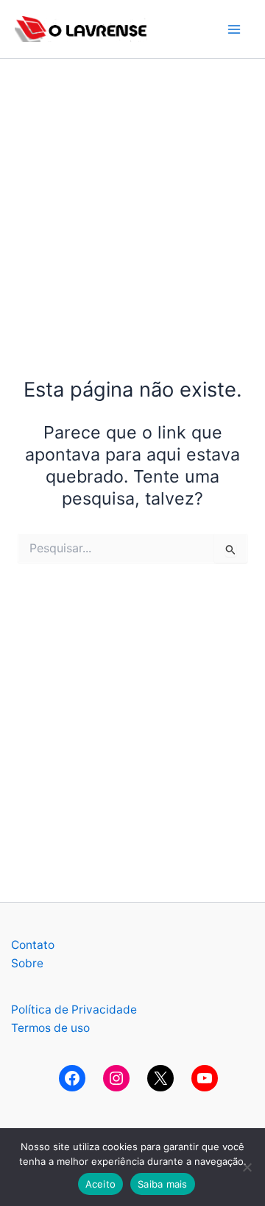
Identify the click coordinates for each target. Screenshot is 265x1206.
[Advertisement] (132, 191)
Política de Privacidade (74, 1010)
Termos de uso (50, 1028)
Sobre (27, 963)
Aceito (100, 1184)
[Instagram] (116, 1078)
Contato (32, 945)
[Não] (246, 1167)
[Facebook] (72, 1078)
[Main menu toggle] (234, 29)
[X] (160, 1078)
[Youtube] (204, 1078)
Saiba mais (163, 1184)
